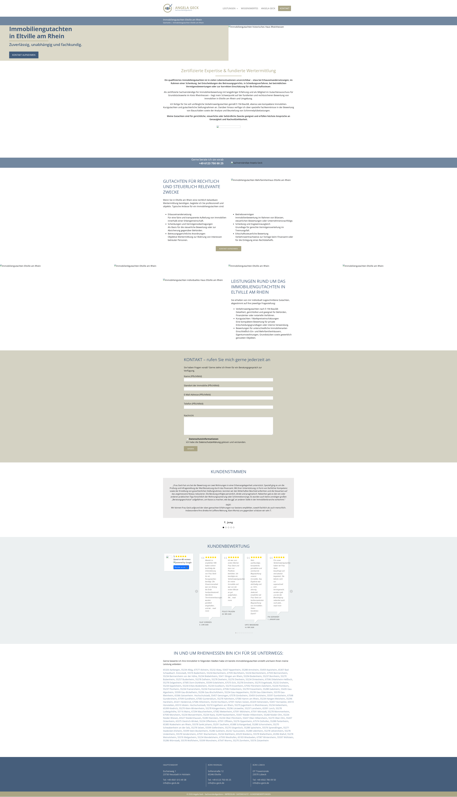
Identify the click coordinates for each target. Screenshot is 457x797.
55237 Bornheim (271, 665)
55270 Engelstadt (263, 671)
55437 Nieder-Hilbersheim (249, 703)
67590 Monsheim (171, 703)
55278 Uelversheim (273, 719)
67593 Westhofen (227, 726)
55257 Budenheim (185, 668)
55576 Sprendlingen (272, 716)
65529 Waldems (244, 723)
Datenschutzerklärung (210, 442)
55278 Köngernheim (216, 697)
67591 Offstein (225, 710)
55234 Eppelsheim (172, 674)
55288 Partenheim (279, 710)
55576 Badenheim (196, 662)
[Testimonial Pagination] (223, 516)
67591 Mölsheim (241, 700)
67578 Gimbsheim (238, 684)
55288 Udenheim (254, 719)
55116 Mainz (184, 700)
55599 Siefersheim (214, 716)
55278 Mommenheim (278, 700)
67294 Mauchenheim (201, 700)
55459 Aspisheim (268, 658)
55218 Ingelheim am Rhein (220, 694)
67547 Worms (225, 729)
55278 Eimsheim (245, 671)
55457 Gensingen (219, 684)
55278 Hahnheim (225, 687)
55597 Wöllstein (285, 726)
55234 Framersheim (190, 678)
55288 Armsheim (250, 658)
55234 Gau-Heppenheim (236, 681)
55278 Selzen (197, 716)
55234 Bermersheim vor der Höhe (180, 665)
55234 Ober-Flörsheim (230, 707)
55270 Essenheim (234, 674)
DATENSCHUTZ (242, 783)
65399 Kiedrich (170, 697)
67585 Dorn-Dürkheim (194, 671)
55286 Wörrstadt (171, 729)
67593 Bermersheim (277, 662)
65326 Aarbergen (171, 658)
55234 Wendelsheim (208, 726)
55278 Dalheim (202, 668)
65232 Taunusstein (235, 719)
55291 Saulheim (221, 713)
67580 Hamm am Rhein (247, 687)
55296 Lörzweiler (235, 697)
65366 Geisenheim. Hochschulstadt (192, 684)
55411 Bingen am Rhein (230, 665)
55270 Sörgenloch (234, 716)
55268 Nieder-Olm (273, 703)
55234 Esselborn (216, 674)
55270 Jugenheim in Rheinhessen (251, 694)
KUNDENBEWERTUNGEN (260, 783)
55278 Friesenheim (252, 678)
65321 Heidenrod (182, 690)
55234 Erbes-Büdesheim (195, 674)
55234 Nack (209, 703)
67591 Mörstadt (259, 700)
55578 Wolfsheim (189, 729)
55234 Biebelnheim (207, 665)
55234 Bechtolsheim (256, 662)
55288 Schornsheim (262, 713)
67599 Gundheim (186, 687)
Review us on (179, 556)
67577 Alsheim (201, 658)
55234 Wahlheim (226, 723)
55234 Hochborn (219, 690)
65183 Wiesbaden (246, 726)
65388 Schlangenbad (240, 713)
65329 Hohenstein (259, 690)
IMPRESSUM (230, 783)
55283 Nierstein (210, 707)
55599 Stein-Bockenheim (195, 719)
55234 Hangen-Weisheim (272, 687)
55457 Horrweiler (278, 690)
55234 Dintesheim (255, 668)
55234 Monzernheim (191, 703)
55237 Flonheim (171, 678)
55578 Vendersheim (186, 723)
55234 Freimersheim (211, 678)
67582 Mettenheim (222, 700)
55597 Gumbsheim (276, 684)
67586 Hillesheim (201, 690)
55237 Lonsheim (253, 697)
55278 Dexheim (219, 668)
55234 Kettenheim (278, 694)
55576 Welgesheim (186, 726)
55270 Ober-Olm (276, 707)
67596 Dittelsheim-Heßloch (278, 668)
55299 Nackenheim (225, 703)
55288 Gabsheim (271, 678)
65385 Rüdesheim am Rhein (177, 713)
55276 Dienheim (236, 668)
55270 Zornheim (241, 729)
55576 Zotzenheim (259, 729)
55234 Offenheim (208, 710)
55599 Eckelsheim (215, 671)
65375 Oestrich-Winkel (187, 710)
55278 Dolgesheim (172, 671)
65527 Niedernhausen (190, 707)
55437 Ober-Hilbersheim (255, 707)
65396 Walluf (279, 723)
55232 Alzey (215, 658)
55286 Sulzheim (217, 719)
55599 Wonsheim (208, 729)
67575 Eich (230, 671)
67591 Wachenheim (207, 723)
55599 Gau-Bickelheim (186, 681)
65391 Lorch (268, 697)
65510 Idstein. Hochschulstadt (190, 694)
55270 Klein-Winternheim (191, 697)
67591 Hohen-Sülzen (238, 690)
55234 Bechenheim (216, 662)
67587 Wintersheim (266, 726)
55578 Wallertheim (262, 723)
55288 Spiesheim (252, 716)
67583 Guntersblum (206, 687)
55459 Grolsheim (257, 684)
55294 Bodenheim (252, 665)
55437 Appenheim (232, 658)
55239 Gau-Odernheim (261, 681)
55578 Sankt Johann (202, 713)
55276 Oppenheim (242, 710)
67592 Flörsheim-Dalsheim (257, 674)
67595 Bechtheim (235, 662)
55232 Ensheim (280, 671)
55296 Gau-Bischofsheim (210, 681)
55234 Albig (187, 658)
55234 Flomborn (280, 674)
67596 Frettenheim (232, 678)
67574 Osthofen (261, 710)
